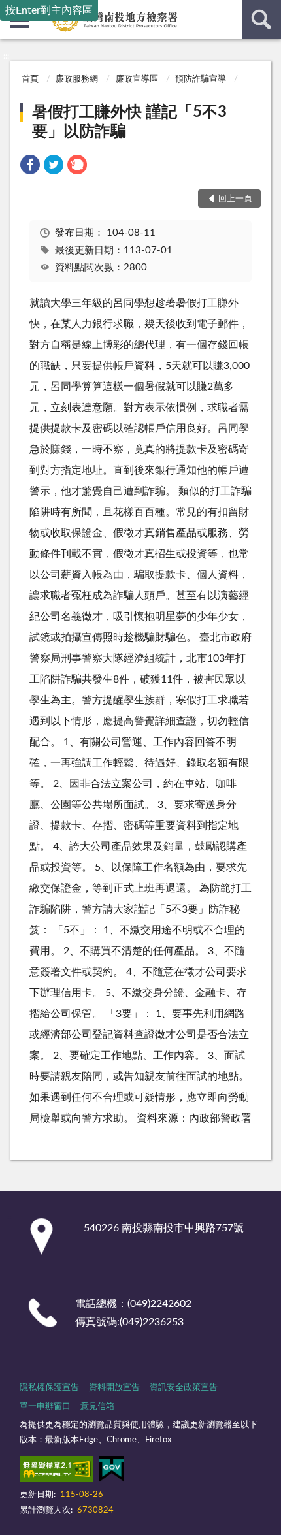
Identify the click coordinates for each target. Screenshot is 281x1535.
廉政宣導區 (137, 79)
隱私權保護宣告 (49, 1387)
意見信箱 (97, 1406)
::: (6, 56)
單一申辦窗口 (45, 1406)
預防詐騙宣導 (200, 79)
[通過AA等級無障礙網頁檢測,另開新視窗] (56, 1471)
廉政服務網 (77, 79)
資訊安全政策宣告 (184, 1387)
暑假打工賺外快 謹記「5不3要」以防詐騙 (129, 122)
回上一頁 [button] (235, 199)
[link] (30, 167)
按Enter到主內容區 (49, 10)
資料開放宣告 (114, 1387)
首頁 (30, 79)
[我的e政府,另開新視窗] (111, 1471)
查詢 (261, 19)
